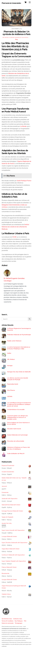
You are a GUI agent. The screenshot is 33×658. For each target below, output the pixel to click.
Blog (16, 39)
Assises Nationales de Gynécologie (17, 435)
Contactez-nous (17, 618)
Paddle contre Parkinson (14, 341)
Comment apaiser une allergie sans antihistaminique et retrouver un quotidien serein (17, 417)
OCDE (14, 237)
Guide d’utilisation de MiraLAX (15, 453)
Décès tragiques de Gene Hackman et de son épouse (18, 423)
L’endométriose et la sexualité (16, 409)
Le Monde (23, 126)
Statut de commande (8, 623)
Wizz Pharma (11, 390)
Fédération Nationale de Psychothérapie (19, 334)
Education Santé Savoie (14, 428)
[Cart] (25, 2)
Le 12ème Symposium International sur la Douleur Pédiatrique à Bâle (18, 348)
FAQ (25, 621)
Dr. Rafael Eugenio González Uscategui (15, 37)
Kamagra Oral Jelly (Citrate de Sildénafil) (19, 372)
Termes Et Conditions (7, 621)
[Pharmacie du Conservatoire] (6, 615)
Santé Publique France (24, 180)
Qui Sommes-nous (7, 618)
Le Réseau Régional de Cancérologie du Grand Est (19, 329)
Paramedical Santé (12, 384)
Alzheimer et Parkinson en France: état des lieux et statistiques (18, 448)
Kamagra (9, 365)
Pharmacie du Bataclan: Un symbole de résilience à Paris (16, 32)
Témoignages (18, 623)
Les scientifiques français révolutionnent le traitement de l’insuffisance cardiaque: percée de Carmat (19, 404)
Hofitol (9, 353)
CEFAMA (9, 396)
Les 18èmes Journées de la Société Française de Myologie (17, 378)
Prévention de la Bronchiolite (15, 441)
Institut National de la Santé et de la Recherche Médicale (15, 227)
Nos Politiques (19, 621)
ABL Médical (11, 359)
